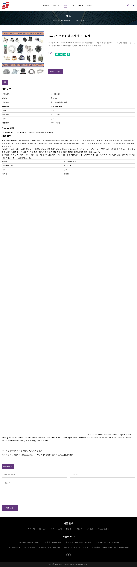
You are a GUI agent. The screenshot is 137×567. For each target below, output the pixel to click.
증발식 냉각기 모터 (71, 20)
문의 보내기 (56, 71)
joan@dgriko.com (82, 564)
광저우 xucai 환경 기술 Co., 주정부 (22, 547)
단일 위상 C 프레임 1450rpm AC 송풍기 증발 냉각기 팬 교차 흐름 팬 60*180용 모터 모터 (40, 455)
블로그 (80, 5)
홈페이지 (46, 5)
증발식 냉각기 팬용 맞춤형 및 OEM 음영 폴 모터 (24, 451)
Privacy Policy (103, 529)
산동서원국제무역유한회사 (49, 547)
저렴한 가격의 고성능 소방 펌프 (76, 547)
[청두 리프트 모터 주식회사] (6, 5)
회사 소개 (56, 5)
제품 (65, 5)
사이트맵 (90, 529)
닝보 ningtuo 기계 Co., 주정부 (107, 542)
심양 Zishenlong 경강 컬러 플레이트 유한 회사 (110, 547)
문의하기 (90, 5)
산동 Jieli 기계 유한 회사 (52, 542)
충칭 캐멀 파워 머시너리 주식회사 (78, 542)
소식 (72, 5)
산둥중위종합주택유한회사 (28, 542)
